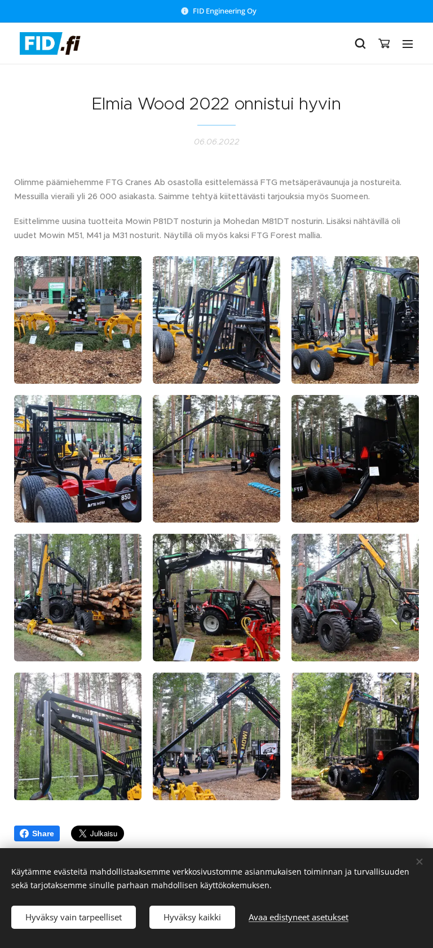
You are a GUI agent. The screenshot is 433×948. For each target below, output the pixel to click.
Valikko (407, 43)
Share (43, 833)
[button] (360, 43)
